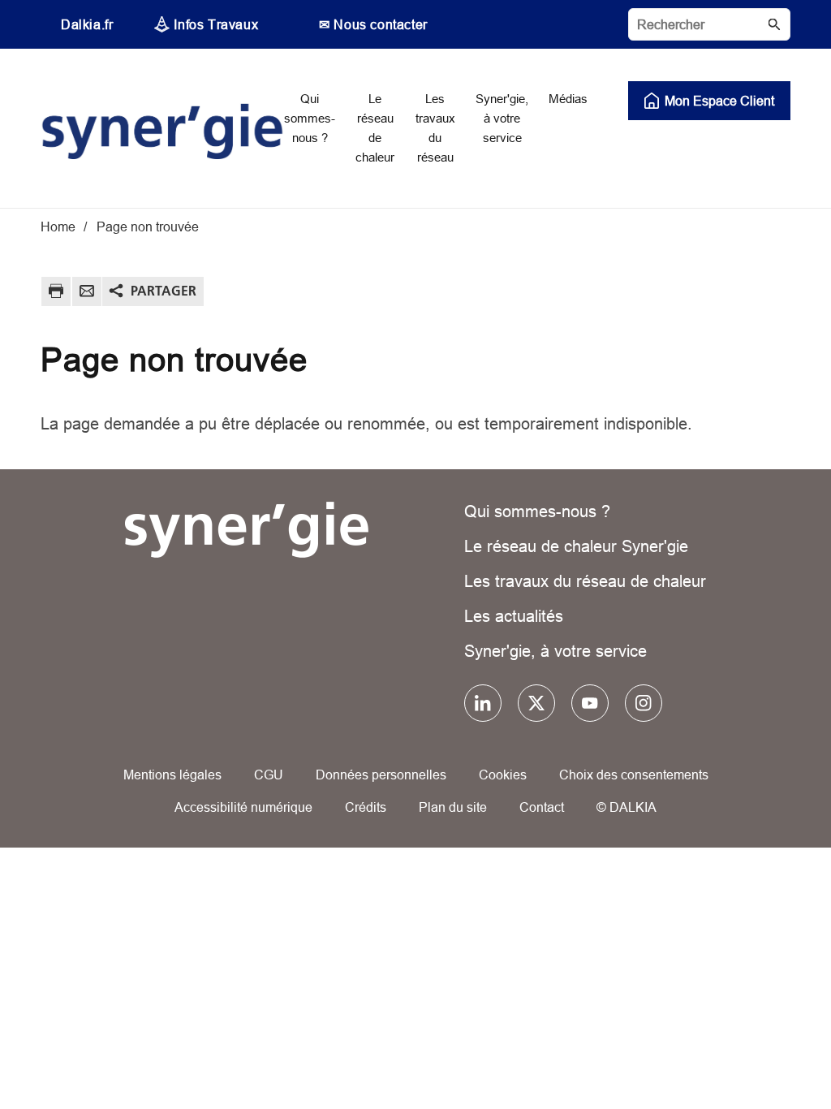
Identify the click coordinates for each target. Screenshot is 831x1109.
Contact (541, 807)
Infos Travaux (216, 24)
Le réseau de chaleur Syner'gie (576, 546)
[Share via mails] (86, 293)
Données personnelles (381, 774)
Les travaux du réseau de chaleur (585, 581)
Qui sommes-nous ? (537, 511)
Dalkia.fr (87, 24)
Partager (163, 291)
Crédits (365, 807)
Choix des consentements (633, 774)
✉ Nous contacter (373, 24)
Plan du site (453, 807)
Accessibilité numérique (243, 807)
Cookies (503, 774)
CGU (268, 774)
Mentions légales (172, 774)
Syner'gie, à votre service (555, 650)
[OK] (774, 24)
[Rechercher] (709, 24)
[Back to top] (764, 1050)
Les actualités (513, 615)
